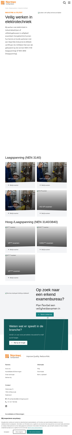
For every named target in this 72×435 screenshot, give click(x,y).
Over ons (7, 369)
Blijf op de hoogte (19, 343)
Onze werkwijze (9, 374)
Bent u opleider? (42, 374)
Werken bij (8, 377)
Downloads (40, 371)
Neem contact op (46, 314)
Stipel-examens (13, 8)
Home (6, 8)
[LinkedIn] (6, 406)
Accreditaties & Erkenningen (13, 371)
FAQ (38, 369)
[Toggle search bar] (64, 3)
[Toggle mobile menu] (69, 3)
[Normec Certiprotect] (8, 3)
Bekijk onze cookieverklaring (35, 427)
